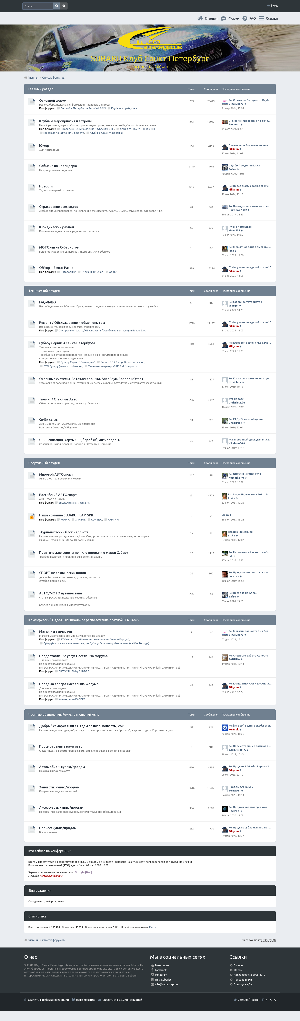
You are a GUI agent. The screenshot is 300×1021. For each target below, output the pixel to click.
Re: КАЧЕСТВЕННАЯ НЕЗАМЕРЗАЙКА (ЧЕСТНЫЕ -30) (250, 683)
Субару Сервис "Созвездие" (78, 362)
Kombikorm (236, 477)
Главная (214, 18)
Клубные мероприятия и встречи (65, 121)
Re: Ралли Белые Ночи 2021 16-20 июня (250, 494)
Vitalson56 (236, 443)
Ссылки (272, 18)
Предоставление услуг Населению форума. (73, 656)
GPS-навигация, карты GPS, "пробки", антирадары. (79, 440)
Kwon (152, 927)
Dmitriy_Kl (236, 402)
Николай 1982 (238, 209)
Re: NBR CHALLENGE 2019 (245, 474)
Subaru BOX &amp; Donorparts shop (122, 362)
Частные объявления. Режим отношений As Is (63, 714)
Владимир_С (237, 749)
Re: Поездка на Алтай (243, 592)
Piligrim (234, 148)
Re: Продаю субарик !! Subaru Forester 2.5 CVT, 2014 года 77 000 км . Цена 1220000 (250, 827)
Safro (232, 169)
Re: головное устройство (245, 301)
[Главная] (150, 46)
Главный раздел (40, 89)
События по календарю (58, 166)
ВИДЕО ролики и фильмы (74, 502)
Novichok (235, 382)
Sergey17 (235, 790)
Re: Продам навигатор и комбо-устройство (250, 807)
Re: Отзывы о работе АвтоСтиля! (250, 655)
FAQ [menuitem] (256, 18)
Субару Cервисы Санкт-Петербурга (67, 343)
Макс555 (234, 230)
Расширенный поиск (64, 6)
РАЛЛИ (65, 519)
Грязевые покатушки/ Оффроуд (63, 132)
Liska (231, 498)
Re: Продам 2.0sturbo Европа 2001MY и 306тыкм (250, 766)
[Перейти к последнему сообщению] (245, 103)
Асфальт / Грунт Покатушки (137, 128)
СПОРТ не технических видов (62, 573)
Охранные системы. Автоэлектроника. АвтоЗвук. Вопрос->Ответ (91, 379)
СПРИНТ (80, 519)
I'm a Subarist (163, 979)
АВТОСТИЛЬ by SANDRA (74, 671)
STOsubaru (236, 103)
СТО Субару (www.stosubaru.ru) (62, 366)
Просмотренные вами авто (60, 746)
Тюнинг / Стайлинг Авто (58, 399)
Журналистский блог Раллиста (64, 532)
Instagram (161, 974)
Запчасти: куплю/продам (59, 787)
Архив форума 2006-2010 (249, 974)
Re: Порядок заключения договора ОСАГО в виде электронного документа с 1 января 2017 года (250, 206)
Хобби (113, 271)
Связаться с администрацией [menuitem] (122, 999)
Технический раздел (44, 291)
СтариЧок (235, 422)
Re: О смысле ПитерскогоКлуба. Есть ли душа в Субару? (250, 100)
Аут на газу (236, 398)
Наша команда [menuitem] (85, 999)
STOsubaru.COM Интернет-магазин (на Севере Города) (95, 639)
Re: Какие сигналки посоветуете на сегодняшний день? (250, 378)
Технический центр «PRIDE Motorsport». (113, 366)
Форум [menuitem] (237, 18)
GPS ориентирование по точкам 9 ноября (250, 120)
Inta (231, 250)
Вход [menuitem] (274, 5)
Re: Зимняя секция (240, 531)
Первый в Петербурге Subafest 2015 (83, 108)
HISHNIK (234, 810)
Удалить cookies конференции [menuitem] (48, 999)
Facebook (161, 970)
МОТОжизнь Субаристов (59, 247)
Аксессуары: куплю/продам (61, 807)
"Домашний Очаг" (92, 271)
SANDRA (234, 659)
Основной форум (52, 100)
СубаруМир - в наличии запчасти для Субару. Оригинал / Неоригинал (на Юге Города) (96, 643)
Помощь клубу (243, 984)
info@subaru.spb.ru (167, 984)
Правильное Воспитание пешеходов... (250, 145)
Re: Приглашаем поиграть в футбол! (250, 572)
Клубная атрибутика (124, 108)
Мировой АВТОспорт (56, 474)
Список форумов (53, 940)
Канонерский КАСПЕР (72, 699)
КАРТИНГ (114, 519)
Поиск (56, 6)
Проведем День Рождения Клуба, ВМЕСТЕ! (87, 128)
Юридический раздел (56, 227)
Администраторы (51, 875)
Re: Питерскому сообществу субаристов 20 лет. (250, 185)
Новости (46, 186)
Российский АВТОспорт (58, 495)
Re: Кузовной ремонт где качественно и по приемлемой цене (250, 342)
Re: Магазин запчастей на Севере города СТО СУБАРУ (250, 631)
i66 (230, 555)
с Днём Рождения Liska (244, 165)
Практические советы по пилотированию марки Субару (83, 552)
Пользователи (243, 979)
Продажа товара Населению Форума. (69, 684)
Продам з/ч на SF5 (241, 786)
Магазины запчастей (55, 631)
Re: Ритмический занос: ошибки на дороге (250, 552)
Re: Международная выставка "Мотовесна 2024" (250, 246)
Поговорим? (68, 271)
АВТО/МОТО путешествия (60, 593)
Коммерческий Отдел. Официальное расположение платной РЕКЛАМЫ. (84, 620)
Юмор (44, 145)
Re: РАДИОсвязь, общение (246, 419)
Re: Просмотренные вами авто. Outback (250, 746)
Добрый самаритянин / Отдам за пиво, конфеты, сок (81, 726)
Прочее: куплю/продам (58, 828)
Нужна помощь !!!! (240, 226)
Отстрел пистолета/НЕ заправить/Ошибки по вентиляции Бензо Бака (103, 330)
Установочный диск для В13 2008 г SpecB (250, 439)
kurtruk (234, 729)
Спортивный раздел (44, 463)
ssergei (233, 305)
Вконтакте (162, 965)
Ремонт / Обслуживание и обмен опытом (72, 322)
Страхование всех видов (58, 206)
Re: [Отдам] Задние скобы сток (250, 725)
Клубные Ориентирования (106, 132)
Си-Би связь (48, 419)
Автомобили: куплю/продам (62, 767)
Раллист (234, 124)
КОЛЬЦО (96, 519)
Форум (238, 970)
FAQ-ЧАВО (47, 302)
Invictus (234, 576)
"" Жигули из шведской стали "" (250, 267)
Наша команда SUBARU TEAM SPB (66, 515)
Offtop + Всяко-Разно (56, 268)
